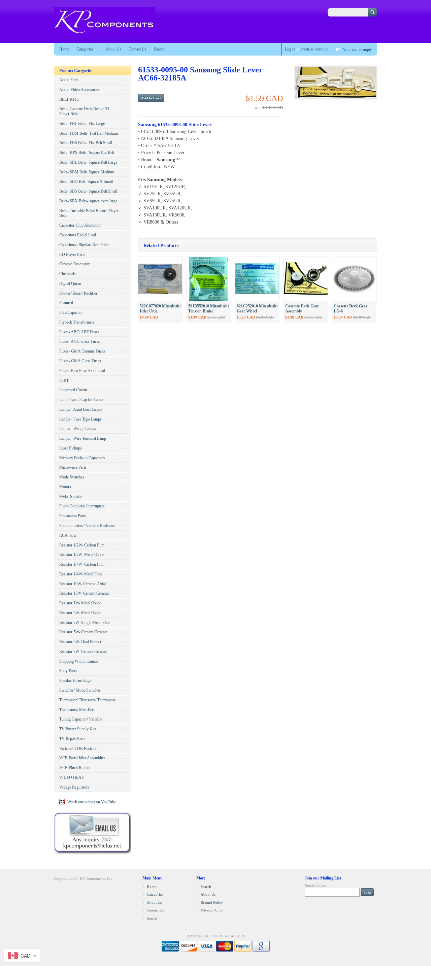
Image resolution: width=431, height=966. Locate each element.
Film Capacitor (71, 312)
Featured (66, 302)
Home (64, 49)
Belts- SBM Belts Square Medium (86, 172)
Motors (65, 487)
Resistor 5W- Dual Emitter (80, 641)
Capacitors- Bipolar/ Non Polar (84, 244)
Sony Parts (68, 670)
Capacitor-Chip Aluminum (80, 225)
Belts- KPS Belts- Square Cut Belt (86, 152)
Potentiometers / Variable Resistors (87, 525)
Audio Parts (68, 79)
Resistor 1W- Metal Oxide (80, 603)
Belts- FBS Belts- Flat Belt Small (85, 142)
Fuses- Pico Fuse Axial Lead (82, 370)
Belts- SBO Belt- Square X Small (86, 181)
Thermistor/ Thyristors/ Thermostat (87, 700)
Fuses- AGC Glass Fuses (79, 341)
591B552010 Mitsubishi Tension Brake (208, 308)
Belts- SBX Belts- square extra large (88, 201)
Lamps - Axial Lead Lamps (80, 409)
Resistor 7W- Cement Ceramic (83, 651)
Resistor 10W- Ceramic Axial (82, 583)
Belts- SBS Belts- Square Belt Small (88, 191)
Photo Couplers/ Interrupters (82, 506)
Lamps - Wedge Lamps (77, 428)
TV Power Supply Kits (77, 729)
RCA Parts (67, 535)
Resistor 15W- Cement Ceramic (84, 593)
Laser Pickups (70, 448)
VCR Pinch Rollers (74, 767)
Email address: (316, 886)
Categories (84, 49)
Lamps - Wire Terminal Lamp (82, 438)
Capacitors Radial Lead (77, 235)
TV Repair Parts (72, 738)
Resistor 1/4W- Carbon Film (81, 564)
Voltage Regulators (74, 787)
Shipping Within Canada (78, 661)
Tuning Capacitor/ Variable (80, 719)
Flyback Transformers (77, 322)
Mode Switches (71, 477)
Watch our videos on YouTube (91, 802)
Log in (290, 49)
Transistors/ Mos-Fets (77, 709)
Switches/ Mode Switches (80, 690)
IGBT (64, 380)
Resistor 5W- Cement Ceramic (83, 632)
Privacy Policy (212, 910)
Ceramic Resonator (74, 264)
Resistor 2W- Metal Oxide (80, 612)
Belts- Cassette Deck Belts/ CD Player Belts (84, 111)
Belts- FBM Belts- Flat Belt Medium (88, 133)
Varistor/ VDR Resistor (78, 748)
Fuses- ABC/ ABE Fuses (79, 332)
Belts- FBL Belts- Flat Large (82, 123)
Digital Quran (70, 283)
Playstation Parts (72, 515)
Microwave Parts (73, 467)
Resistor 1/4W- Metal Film (80, 574)
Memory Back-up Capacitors (82, 458)
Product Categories (75, 70)
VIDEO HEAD (72, 777)
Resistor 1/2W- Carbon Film (81, 545)
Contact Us (137, 49)
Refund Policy (212, 902)
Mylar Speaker (71, 496)
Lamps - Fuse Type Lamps (80, 419)
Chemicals (67, 273)
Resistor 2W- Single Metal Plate (84, 622)
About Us (113, 49)
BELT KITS (69, 99)
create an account (314, 49)
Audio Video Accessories (79, 89)
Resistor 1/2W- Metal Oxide (81, 554)
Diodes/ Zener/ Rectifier (78, 293)
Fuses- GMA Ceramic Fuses (82, 351)
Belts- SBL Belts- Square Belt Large (88, 162)
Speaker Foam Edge (75, 680)
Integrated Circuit (73, 390)
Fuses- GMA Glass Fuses (80, 361)
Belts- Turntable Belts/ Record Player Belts (89, 213)
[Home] (104, 33)
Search (159, 49)
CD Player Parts (72, 254)
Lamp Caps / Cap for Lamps (81, 399)
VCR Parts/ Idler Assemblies (82, 758)
